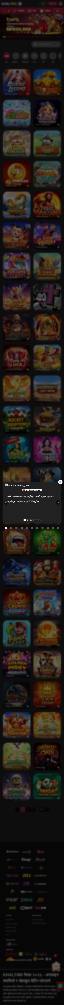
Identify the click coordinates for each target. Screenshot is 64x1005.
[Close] (60, 482)
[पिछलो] (6, 502)
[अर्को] (58, 502)
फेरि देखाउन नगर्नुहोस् (33, 520)
